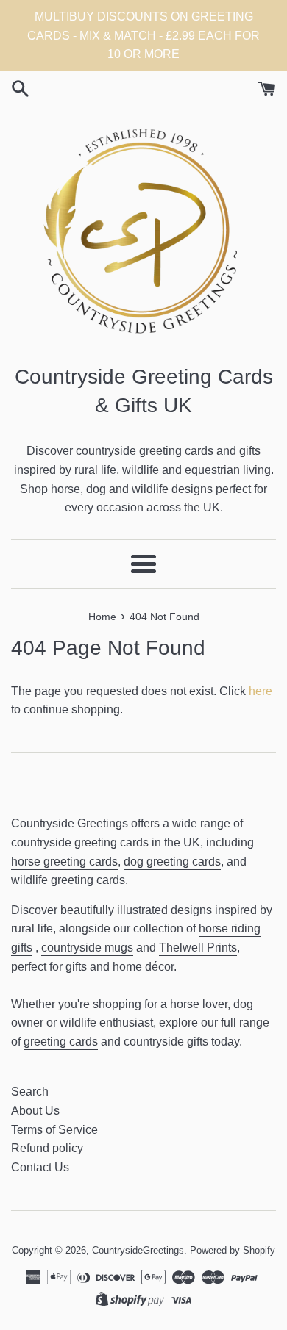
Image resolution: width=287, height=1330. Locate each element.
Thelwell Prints (198, 947)
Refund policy (47, 1148)
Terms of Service (54, 1130)
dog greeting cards (172, 861)
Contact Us (40, 1167)
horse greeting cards (64, 861)
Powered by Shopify (232, 1250)
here (260, 691)
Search (30, 1091)
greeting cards (61, 1041)
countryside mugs (87, 947)
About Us (35, 1110)
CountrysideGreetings (138, 1250)
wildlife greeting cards (68, 880)
